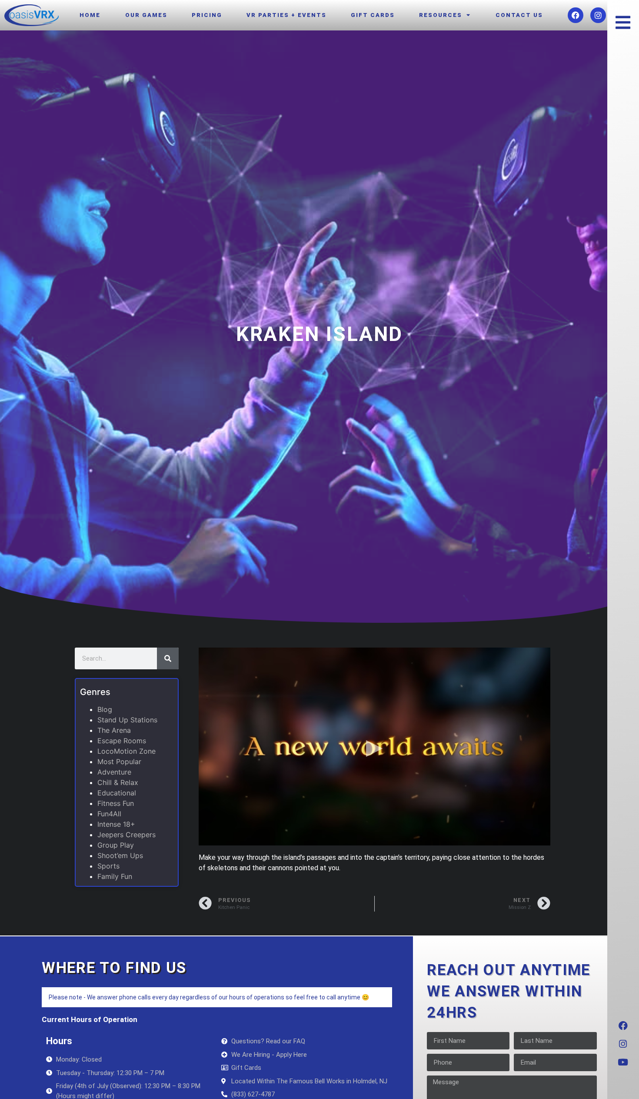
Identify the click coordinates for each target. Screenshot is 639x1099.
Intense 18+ (116, 824)
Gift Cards (373, 15)
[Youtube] (623, 1062)
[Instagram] (598, 15)
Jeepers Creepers (126, 834)
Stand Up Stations (127, 719)
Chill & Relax (117, 782)
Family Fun (114, 876)
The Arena (114, 730)
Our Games (146, 15)
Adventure (114, 772)
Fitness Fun (115, 803)
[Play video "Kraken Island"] (374, 746)
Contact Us (519, 15)
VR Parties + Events (286, 15)
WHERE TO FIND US (114, 968)
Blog (104, 709)
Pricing (207, 15)
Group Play (115, 845)
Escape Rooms (121, 740)
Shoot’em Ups (120, 855)
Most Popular (119, 761)
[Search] (168, 658)
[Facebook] (575, 15)
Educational (116, 792)
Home (90, 15)
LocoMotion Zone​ (126, 751)
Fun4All (109, 813)
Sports (108, 866)
